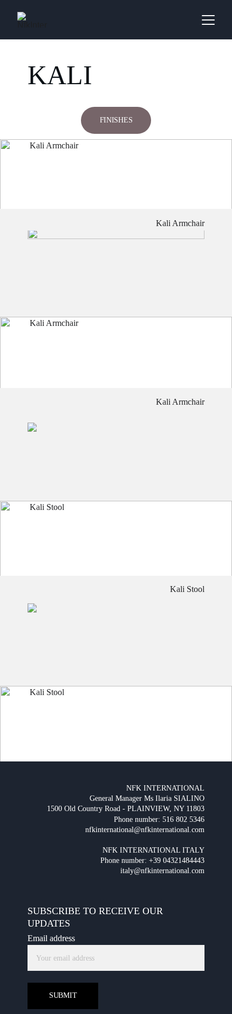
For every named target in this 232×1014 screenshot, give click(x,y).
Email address (51, 938)
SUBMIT (63, 995)
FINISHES (116, 120)
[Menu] (208, 20)
